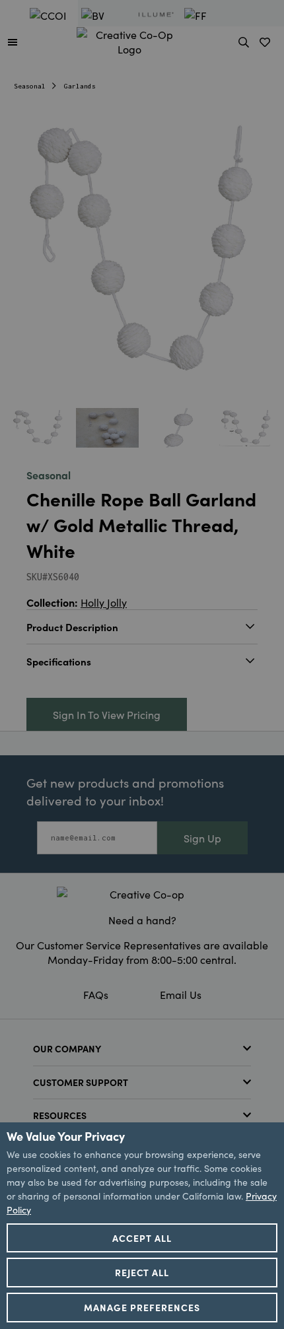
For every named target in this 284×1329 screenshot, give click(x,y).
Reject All (142, 1272)
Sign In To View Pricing (106, 714)
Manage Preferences (142, 1307)
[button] (12, 41)
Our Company (67, 1048)
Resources (60, 1115)
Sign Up (202, 838)
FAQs (95, 994)
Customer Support (80, 1082)
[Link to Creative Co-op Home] (142, 894)
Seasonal (30, 86)
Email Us (180, 994)
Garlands (80, 86)
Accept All (142, 1237)
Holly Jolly (104, 602)
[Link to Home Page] (129, 39)
